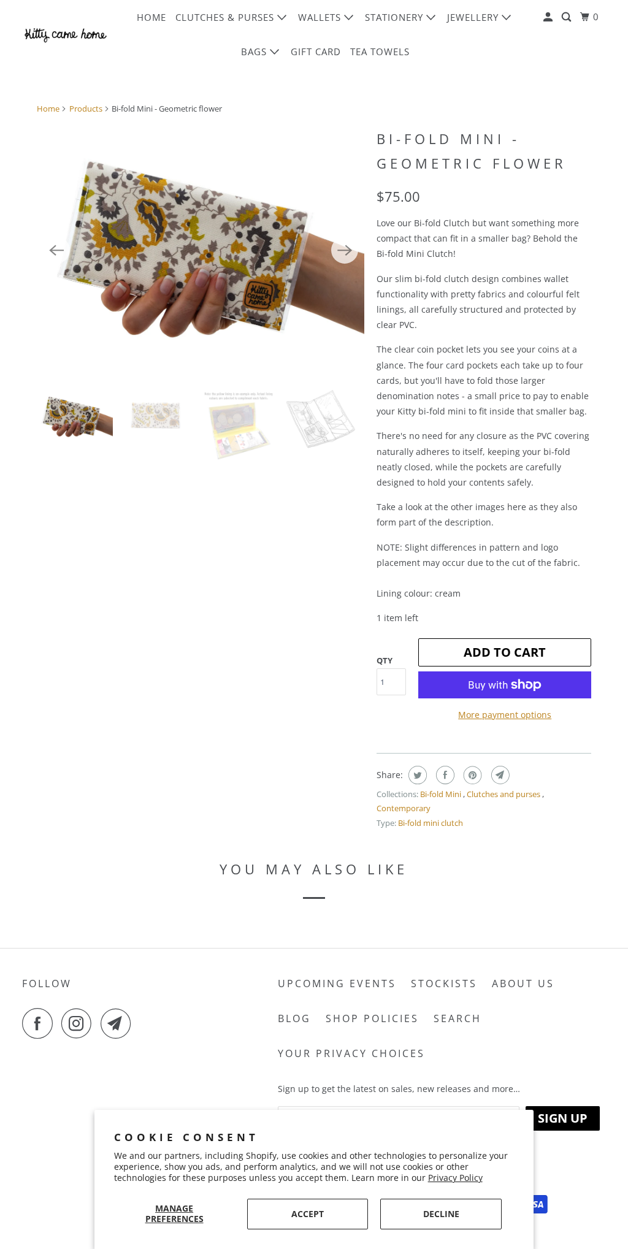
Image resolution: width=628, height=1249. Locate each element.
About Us (523, 983)
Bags (255, 51)
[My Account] (549, 17)
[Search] (567, 17)
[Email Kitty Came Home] (119, 1023)
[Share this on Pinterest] (471, 775)
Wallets (321, 17)
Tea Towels (380, 51)
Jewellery (474, 17)
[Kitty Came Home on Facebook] (40, 1023)
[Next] (344, 250)
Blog (294, 1018)
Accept (307, 1214)
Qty (384, 660)
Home (151, 17)
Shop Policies (372, 1018)
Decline (441, 1214)
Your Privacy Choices (351, 1053)
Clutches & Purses (226, 17)
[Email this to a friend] (499, 775)
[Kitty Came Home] (65, 34)
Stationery (395, 17)
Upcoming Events (337, 983)
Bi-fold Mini (441, 794)
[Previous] (56, 250)
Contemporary (404, 808)
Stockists (444, 983)
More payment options (504, 714)
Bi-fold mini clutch (430, 822)
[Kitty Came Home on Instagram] (79, 1023)
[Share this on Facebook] (443, 775)
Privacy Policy (455, 1177)
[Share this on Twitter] (416, 775)
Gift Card (316, 51)
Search (457, 1018)
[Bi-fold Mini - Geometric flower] (200, 249)
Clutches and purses (504, 794)
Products (85, 108)
